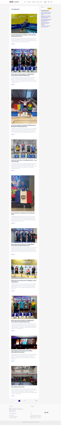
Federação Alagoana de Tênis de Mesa (16, 1)
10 (24, 400)
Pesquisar (49, 8)
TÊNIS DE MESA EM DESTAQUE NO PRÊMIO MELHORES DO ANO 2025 (21, 351)
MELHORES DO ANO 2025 (17, 387)
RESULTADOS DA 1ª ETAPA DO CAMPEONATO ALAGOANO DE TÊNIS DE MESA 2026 (22, 321)
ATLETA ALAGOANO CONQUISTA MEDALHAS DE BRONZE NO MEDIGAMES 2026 (23, 126)
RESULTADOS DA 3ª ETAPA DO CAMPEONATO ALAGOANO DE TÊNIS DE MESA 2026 (22, 74)
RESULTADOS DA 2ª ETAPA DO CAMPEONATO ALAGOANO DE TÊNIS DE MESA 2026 (22, 245)
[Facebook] (45, 412)
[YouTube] (47, 412)
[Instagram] (46, 412)
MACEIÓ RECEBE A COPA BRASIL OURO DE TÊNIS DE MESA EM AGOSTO (46, 13)
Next (37, 400)
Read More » (13, 43)
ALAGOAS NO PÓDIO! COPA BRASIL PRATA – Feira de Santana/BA (45, 23)
